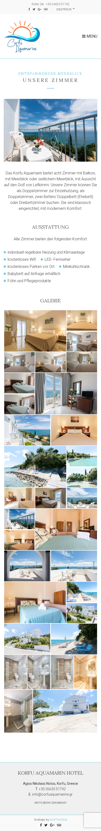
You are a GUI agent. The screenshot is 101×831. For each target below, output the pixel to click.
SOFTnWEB (58, 819)
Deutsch (64, 9)
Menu (91, 36)
